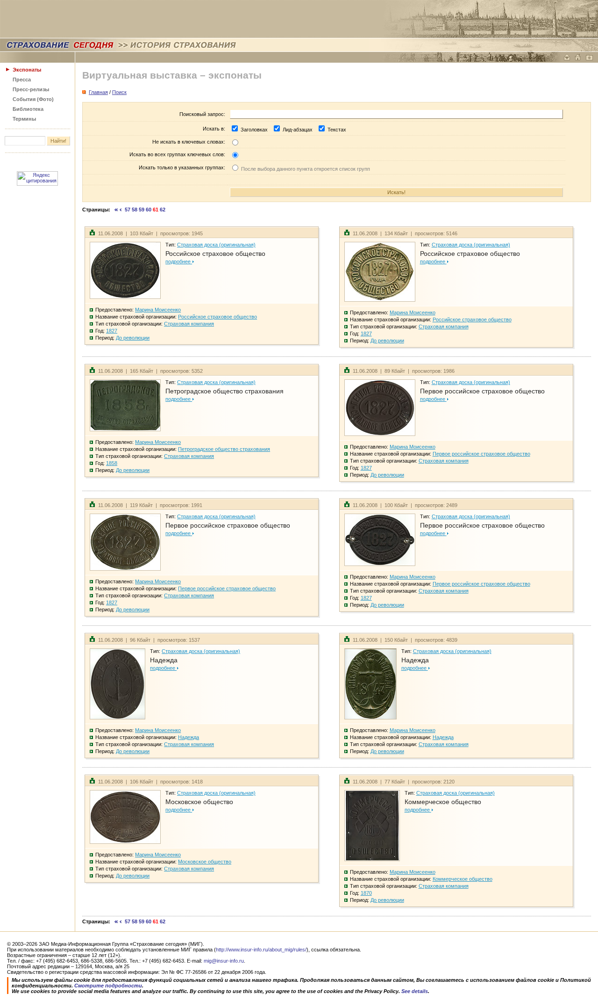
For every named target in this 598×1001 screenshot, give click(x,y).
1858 (111, 463)
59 (141, 209)
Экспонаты (27, 70)
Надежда (164, 660)
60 (148, 209)
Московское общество (199, 801)
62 (162, 209)
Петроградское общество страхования (224, 391)
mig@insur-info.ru (224, 961)
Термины (24, 119)
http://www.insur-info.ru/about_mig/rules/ (261, 949)
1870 (366, 893)
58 (134, 209)
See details (414, 991)
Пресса (22, 79)
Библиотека (28, 109)
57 (127, 209)
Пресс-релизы (31, 89)
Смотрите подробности (108, 985)
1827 (111, 331)
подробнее (178, 261)
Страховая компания (189, 323)
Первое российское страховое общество (482, 391)
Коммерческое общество (443, 801)
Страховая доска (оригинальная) (216, 244)
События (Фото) (33, 99)
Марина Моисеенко (158, 309)
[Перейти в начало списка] (116, 209)
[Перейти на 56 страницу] (121, 209)
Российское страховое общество (215, 253)
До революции (133, 338)
